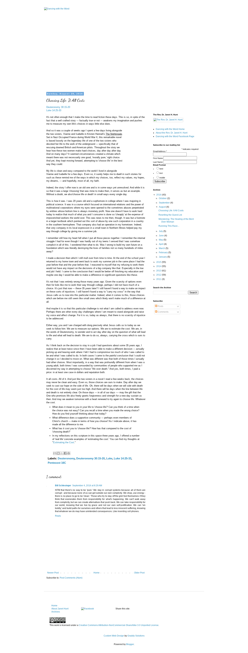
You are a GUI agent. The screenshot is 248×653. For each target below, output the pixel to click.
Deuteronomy (66, 458)
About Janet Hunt (59, 608)
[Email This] (55, 453)
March (162, 248)
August (162, 207)
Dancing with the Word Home (170, 129)
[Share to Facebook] (65, 453)
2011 (159, 279)
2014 (159, 266)
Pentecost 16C (57, 462)
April (161, 244)
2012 (159, 275)
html (161, 169)
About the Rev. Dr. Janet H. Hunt (171, 133)
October (163, 198)
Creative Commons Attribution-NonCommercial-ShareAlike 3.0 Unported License (118, 625)
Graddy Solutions (136, 635)
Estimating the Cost (63, 442)
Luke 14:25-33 (53, 110)
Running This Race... (168, 226)
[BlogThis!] (58, 453)
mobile (162, 178)
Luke (109, 458)
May (161, 239)
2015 (159, 262)
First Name (158, 158)
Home (96, 572)
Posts (160, 306)
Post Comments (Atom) (71, 578)
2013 (159, 270)
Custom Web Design (114, 635)
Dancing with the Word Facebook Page (175, 136)
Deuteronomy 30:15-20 (58, 107)
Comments (162, 312)
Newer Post (53, 572)
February (163, 252)
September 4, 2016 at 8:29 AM (87, 485)
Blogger (130, 644)
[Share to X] (62, 453)
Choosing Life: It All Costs (171, 210)
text (161, 173)
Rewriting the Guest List (170, 215)
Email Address (160, 151)
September (164, 202)
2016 (159, 194)
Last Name (158, 162)
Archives (55, 611)
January (163, 257)
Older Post (139, 572)
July (161, 231)
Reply (58, 516)
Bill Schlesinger (63, 485)
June (161, 235)
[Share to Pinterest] (68, 453)
